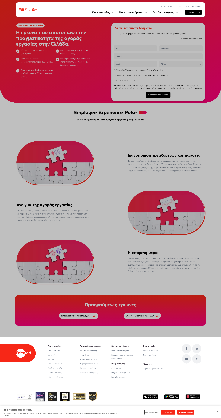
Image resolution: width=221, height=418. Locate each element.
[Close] (217, 411)
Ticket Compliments (55, 364)
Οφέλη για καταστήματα (120, 351)
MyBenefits (52, 355)
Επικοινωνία (197, 6)
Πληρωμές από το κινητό (88, 359)
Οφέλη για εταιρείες (55, 368)
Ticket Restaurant (54, 351)
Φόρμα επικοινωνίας (150, 351)
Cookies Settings (151, 412)
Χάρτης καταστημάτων (88, 368)
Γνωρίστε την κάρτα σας (88, 351)
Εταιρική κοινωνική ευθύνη (121, 373)
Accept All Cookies (186, 412)
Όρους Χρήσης (134, 80)
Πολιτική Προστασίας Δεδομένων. (190, 88)
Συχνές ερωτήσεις (149, 355)
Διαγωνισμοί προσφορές (88, 372)
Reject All (168, 412)
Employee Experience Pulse (153, 369)
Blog (179, 6)
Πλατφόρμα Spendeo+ (56, 377)
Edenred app (84, 355)
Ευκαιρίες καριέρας (118, 377)
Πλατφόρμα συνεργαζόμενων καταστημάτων (122, 356)
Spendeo (51, 359)
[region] (110, 412)
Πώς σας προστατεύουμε (89, 364)
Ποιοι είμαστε (116, 368)
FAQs (187, 6)
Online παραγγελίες (55, 372)
